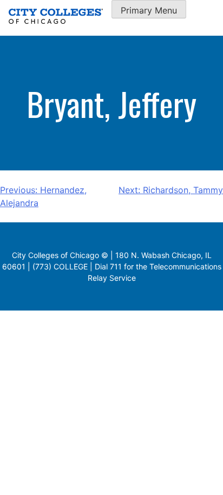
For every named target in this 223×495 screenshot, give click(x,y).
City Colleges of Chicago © (60, 255)
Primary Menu (149, 10)
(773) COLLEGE (60, 266)
